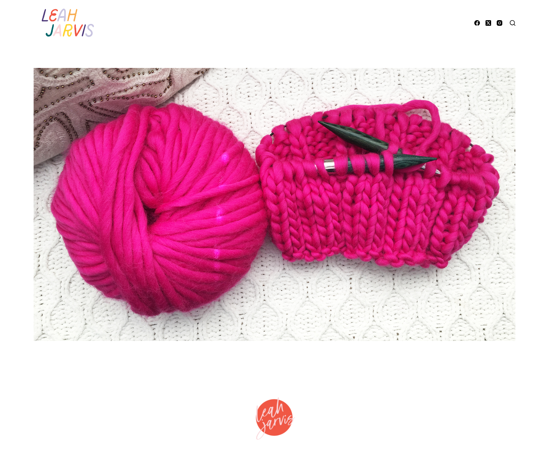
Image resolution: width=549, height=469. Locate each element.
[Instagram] (499, 23)
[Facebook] (477, 23)
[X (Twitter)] (488, 23)
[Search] (512, 23)
